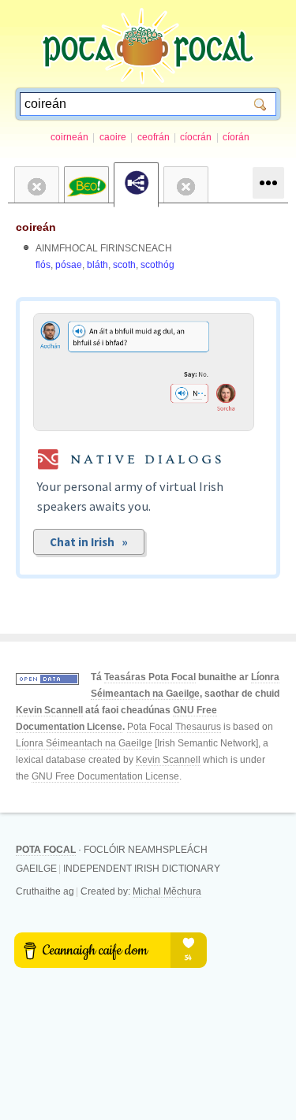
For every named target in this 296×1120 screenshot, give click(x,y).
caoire (112, 137)
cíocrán (196, 137)
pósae (68, 264)
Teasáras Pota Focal (150, 677)
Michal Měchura (167, 891)
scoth (124, 264)
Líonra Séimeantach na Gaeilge (84, 743)
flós (43, 264)
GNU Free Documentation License (105, 776)
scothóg (157, 264)
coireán (36, 227)
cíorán (236, 137)
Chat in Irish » (89, 541)
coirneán (69, 137)
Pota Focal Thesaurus (174, 726)
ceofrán (153, 137)
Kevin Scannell (49, 710)
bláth (97, 264)
